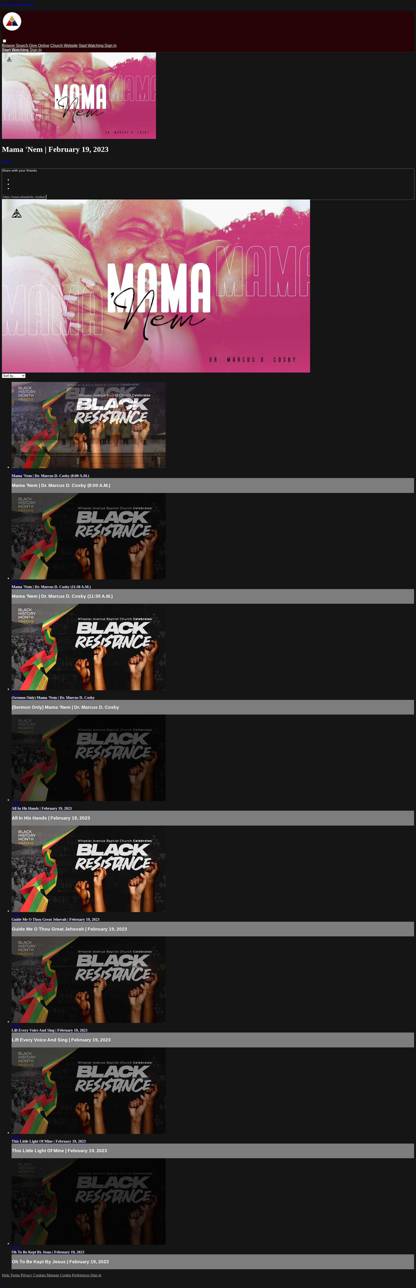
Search (22, 46)
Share (6, 161)
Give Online (39, 46)
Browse (9, 46)
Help (6, 1275)
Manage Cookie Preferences (69, 1275)
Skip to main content (17, 4)
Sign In (36, 50)
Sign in (110, 46)
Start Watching (91, 46)
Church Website (64, 46)
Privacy (27, 1275)
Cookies (40, 1275)
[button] (4, 41)
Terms (15, 1275)
